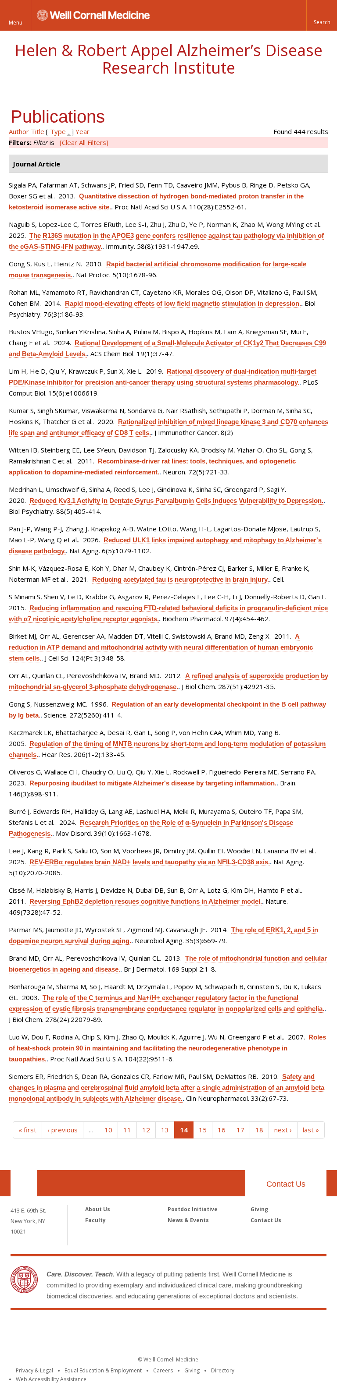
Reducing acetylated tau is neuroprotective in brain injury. (180, 579)
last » (311, 1129)
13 (165, 1129)
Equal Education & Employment (103, 1370)
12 (146, 1129)
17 (240, 1129)
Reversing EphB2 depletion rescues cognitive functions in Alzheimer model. (145, 901)
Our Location (24, 1183)
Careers (163, 1370)
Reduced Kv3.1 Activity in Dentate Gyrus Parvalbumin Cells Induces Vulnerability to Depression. (176, 500)
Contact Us (285, 1184)
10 (108, 1129)
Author (19, 131)
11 (127, 1129)
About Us (97, 1209)
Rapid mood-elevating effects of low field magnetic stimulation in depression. (183, 303)
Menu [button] (15, 22)
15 (203, 1129)
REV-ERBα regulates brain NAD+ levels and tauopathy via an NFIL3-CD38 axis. (149, 862)
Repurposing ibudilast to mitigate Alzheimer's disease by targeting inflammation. (152, 783)
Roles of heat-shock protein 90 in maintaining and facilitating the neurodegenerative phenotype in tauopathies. (167, 1048)
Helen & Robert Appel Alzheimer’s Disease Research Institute (168, 58)
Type (58, 131)
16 (222, 1129)
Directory (222, 1370)
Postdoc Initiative (193, 1209)
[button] (321, 15)
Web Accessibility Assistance (51, 1379)
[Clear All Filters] (84, 142)
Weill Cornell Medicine (168, 1327)
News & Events (188, 1220)
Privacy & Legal (34, 1370)
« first (27, 1129)
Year (82, 131)
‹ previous (62, 1129)
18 (259, 1129)
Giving (259, 1209)
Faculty (95, 1220)
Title (37, 131)
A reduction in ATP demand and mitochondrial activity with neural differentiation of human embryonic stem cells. (161, 647)
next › (283, 1129)
